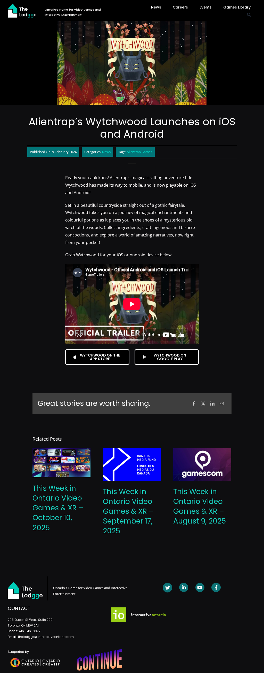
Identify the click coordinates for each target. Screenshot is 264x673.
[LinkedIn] (212, 403)
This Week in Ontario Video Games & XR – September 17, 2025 (128, 511)
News (106, 151)
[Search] (249, 15)
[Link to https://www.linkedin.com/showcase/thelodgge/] (183, 587)
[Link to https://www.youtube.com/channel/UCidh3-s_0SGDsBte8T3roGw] (199, 587)
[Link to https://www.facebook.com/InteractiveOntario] (215, 587)
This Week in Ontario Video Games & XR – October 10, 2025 (57, 508)
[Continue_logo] (99, 651)
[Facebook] (194, 403)
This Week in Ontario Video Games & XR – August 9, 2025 (199, 506)
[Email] (221, 403)
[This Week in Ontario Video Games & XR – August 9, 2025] (202, 451)
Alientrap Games (139, 151)
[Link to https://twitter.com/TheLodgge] (167, 587)
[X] (203, 403)
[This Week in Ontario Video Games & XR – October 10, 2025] (61, 451)
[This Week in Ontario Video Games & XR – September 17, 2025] (132, 451)
